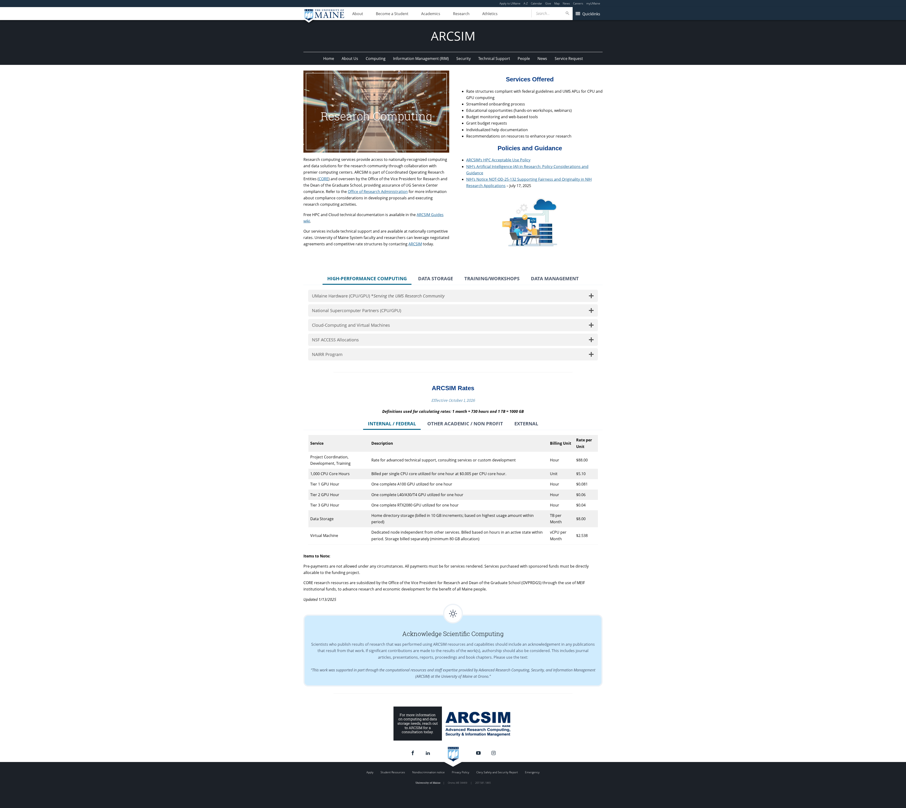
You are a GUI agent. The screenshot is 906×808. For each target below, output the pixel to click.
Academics (430, 13)
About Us (350, 58)
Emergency (532, 772)
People (524, 58)
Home (328, 58)
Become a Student (392, 13)
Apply (369, 772)
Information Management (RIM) (421, 58)
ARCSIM (415, 244)
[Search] (567, 13)
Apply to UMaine (509, 3)
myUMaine (593, 3)
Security (463, 58)
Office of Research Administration (378, 191)
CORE (323, 178)
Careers (578, 3)
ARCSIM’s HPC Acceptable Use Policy (498, 160)
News (566, 3)
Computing (376, 58)
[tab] (367, 279)
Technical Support (494, 58)
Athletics (490, 13)
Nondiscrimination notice (428, 772)
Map (557, 3)
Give (548, 3)
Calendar (536, 3)
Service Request (569, 58)
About (357, 13)
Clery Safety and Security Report (497, 772)
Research (461, 13)
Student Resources (393, 772)
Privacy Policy (460, 772)
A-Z (526, 3)
